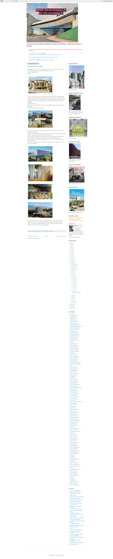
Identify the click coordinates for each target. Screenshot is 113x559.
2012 (71, 259)
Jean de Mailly (73, 386)
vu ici (51, 69)
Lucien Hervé (73, 398)
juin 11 (73, 283)
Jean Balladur (73, 370)
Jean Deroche (73, 371)
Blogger (62, 555)
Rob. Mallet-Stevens (74, 451)
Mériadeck (72, 423)
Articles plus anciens (61, 236)
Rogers (71, 455)
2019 (71, 246)
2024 (71, 244)
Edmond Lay (72, 343)
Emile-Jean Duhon (74, 346)
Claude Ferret (73, 339)
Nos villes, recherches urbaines (76, 534)
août (72, 271)
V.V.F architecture (73, 464)
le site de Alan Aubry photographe (77, 496)
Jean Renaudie (73, 381)
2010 (71, 262)
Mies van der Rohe (74, 415)
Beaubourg (72, 331)
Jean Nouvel (72, 378)
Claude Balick (73, 337)
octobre (73, 267)
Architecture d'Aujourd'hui (75, 326)
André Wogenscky (74, 324)
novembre (73, 265)
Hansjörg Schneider (74, 513)
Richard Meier (73, 450)
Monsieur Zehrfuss (74, 422)
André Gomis (72, 323)
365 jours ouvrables (74, 526)
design (71, 477)
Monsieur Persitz (73, 417)
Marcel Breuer (73, 403)
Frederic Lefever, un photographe (77, 517)
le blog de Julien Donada (75, 501)
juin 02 (73, 289)
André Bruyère (73, 320)
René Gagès (72, 444)
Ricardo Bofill (73, 448)
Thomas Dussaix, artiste (75, 493)
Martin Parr (72, 408)
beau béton (72, 470)
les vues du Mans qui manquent (76, 542)
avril (72, 297)
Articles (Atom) (36, 238)
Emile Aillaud (72, 345)
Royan (71, 456)
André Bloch (72, 318)
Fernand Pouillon (73, 348)
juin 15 (73, 278)
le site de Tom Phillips (74, 535)
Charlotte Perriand (74, 335)
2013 (71, 257)
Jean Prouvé (72, 379)
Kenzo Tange (72, 392)
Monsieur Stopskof (74, 420)
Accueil (46, 236)
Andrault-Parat (73, 315)
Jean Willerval (73, 382)
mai (72, 295)
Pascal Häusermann (74, 431)
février (72, 300)
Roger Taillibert (73, 453)
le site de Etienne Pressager (76, 508)
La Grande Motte (73, 393)
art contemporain (73, 469)
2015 (71, 253)
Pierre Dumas (73, 436)
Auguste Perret (73, 329)
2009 (71, 304)
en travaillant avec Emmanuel (76, 503)
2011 (71, 260)
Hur (70, 365)
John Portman (73, 389)
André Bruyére (73, 321)
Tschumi (71, 461)
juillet (72, 273)
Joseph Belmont (73, 390)
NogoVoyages (73, 516)
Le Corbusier (72, 395)
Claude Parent (73, 340)
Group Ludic (72, 354)
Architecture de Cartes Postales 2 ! (47, 59)
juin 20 (73, 276)
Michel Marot (72, 414)
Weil (71, 467)
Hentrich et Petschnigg (74, 362)
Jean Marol (72, 375)
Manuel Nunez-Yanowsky (75, 401)
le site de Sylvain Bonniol (75, 498)
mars (72, 298)
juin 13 (73, 281)
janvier (72, 302)
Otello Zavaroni (73, 430)
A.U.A (71, 313)
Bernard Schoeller (74, 332)
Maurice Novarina (73, 409)
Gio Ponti (72, 353)
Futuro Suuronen (73, 350)
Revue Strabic (73, 495)
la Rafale (72, 480)
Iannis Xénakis (73, 367)
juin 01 (73, 290)
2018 (71, 248)
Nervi (71, 426)
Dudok (71, 342)
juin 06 (73, 287)
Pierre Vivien (72, 440)
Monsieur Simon (73, 419)
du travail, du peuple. (35, 66)
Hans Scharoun (73, 359)
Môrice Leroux (73, 425)
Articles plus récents (32, 236)
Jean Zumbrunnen (74, 384)
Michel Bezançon (73, 412)
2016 (71, 251)
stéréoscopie (72, 483)
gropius (71, 478)
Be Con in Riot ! (73, 504)
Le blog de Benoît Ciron (75, 523)
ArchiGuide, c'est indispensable (76, 525)
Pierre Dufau (72, 434)
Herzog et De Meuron (74, 364)
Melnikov (72, 411)
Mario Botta (72, 406)
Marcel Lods (72, 404)
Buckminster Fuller (74, 334)
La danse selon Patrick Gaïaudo (76, 514)
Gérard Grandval (73, 357)
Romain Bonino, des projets (76, 529)
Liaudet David (79, 225)
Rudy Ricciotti (73, 458)
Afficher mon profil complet (74, 237)
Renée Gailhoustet (74, 447)
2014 (71, 255)
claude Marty (72, 472)
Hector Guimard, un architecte (76, 499)
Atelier (71, 528)
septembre (73, 269)
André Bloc (72, 317)
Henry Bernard (73, 360)
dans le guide (73, 475)
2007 (71, 308)
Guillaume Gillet (73, 356)
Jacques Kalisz (73, 368)
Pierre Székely (73, 439)
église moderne (73, 484)
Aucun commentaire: (45, 231)
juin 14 (73, 280)
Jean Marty (72, 376)
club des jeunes (73, 473)
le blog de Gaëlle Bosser (75, 519)
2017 (71, 250)
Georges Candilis (73, 351)
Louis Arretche (73, 397)
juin (72, 274)
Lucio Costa (72, 400)
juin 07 (73, 285)
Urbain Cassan (73, 462)
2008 (71, 306)
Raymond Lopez (73, 442)
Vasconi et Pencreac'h (74, 466)
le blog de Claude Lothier (75, 492)
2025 (71, 242)
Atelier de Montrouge (74, 328)
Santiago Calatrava (74, 459)
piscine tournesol (73, 481)
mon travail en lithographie (75, 490)
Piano (71, 433)
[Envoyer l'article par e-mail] (51, 231)
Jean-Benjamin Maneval (75, 387)
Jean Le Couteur (73, 373)
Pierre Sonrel (72, 437)
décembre (73, 264)
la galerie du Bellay (74, 544)
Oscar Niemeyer (73, 428)
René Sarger (72, 445)
